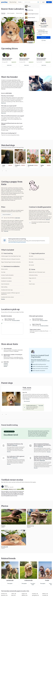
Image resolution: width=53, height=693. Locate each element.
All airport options (43, 320)
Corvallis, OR (45, 595)
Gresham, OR (35, 593)
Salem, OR (13, 593)
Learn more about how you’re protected (17, 242)
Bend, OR (13, 595)
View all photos (30, 41)
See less (3, 299)
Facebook (6, 363)
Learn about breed (33, 584)
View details (41, 405)
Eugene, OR (24, 593)
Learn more (9, 65)
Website (5, 366)
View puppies (9, 583)
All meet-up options (44, 325)
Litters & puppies (10, 13)
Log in (43, 2)
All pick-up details (16, 320)
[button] (12, 30)
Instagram (6, 364)
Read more (3, 103)
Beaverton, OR (4, 595)
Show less (3, 88)
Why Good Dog (13, 2)
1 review (40, 34)
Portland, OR (4, 593)
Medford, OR (24, 595)
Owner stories (19, 13)
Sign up (49, 2)
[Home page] (4, 2)
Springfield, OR (35, 595)
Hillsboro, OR (45, 593)
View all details (27, 401)
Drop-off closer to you (43, 31)
